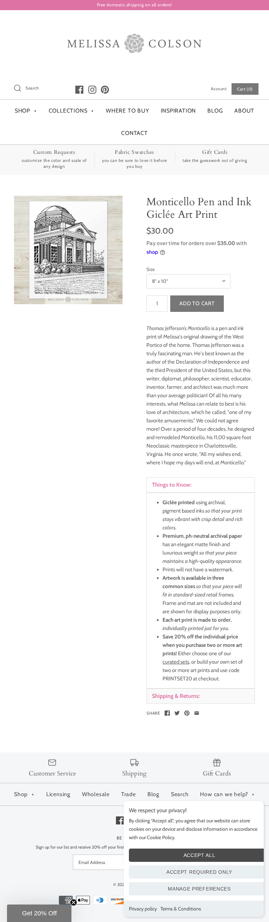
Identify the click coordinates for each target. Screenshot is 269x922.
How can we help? (227, 794)
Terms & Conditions (180, 909)
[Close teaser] (73, 902)
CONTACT (134, 133)
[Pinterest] (105, 90)
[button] (39, 913)
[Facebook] (79, 90)
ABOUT (244, 110)
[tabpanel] (200, 590)
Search (180, 794)
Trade (128, 794)
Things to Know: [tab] (172, 484)
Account (219, 88)
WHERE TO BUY (127, 110)
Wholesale (96, 794)
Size (150, 269)
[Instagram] (92, 90)
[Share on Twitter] (177, 713)
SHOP (26, 110)
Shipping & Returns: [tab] (176, 696)
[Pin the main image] (186, 713)
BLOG (215, 110)
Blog (153, 794)
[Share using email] (196, 713)
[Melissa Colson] (134, 21)
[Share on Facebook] (167, 713)
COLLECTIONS (71, 110)
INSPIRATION (178, 110)
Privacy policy (143, 909)
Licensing (58, 794)
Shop (24, 794)
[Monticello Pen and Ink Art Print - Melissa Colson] (68, 250)
